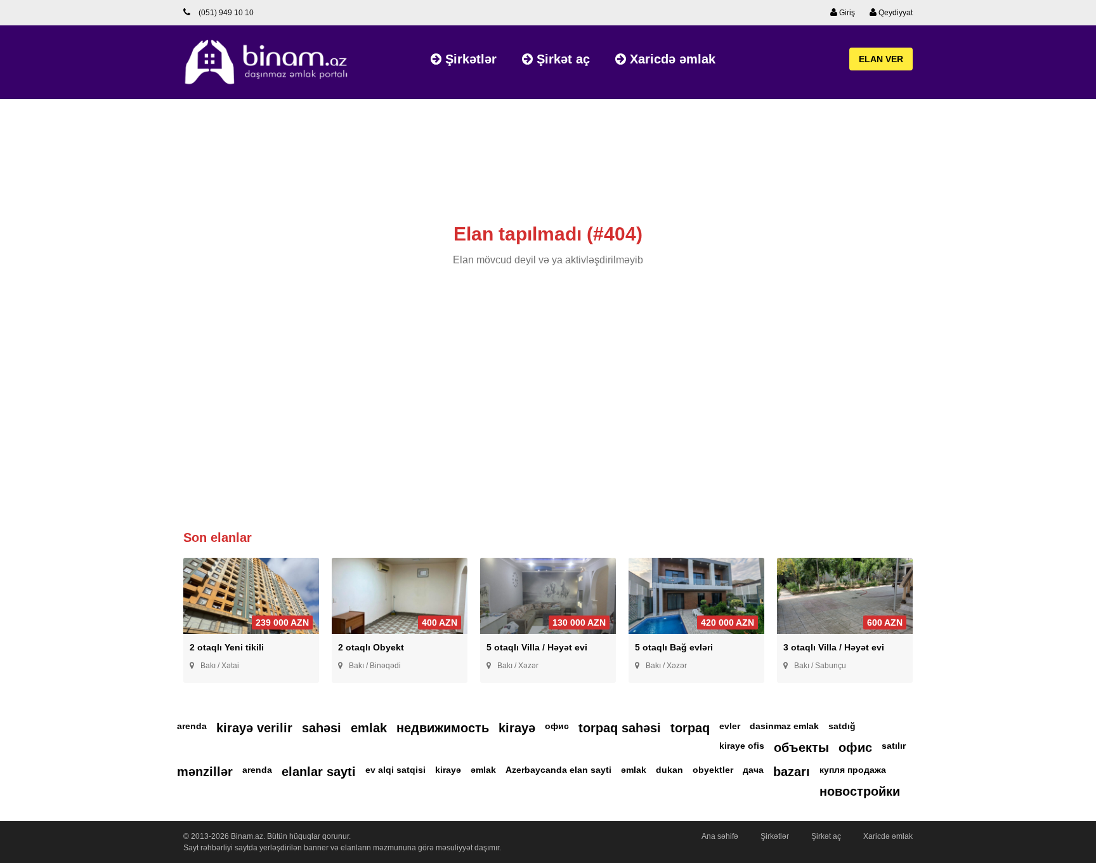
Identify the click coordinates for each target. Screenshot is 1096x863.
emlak (369, 728)
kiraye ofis (741, 746)
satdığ (842, 726)
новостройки (859, 791)
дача (753, 770)
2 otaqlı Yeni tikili (227, 647)
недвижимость (442, 728)
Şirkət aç (561, 59)
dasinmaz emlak (784, 726)
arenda (192, 726)
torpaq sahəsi (619, 728)
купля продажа (852, 770)
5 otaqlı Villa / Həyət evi (536, 647)
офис (557, 726)
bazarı (791, 772)
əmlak (483, 770)
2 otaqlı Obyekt (371, 647)
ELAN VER (881, 59)
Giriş (846, 12)
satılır (894, 746)
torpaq (690, 728)
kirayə (517, 728)
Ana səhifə (719, 836)
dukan (669, 770)
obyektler (713, 770)
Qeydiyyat (895, 12)
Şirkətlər (469, 59)
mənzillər (205, 772)
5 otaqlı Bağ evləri (674, 647)
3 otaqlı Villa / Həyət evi (833, 647)
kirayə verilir (254, 728)
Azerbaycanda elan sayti (558, 770)
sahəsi (321, 728)
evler (729, 726)
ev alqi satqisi (395, 770)
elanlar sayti (319, 772)
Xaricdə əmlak (670, 59)
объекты (801, 747)
